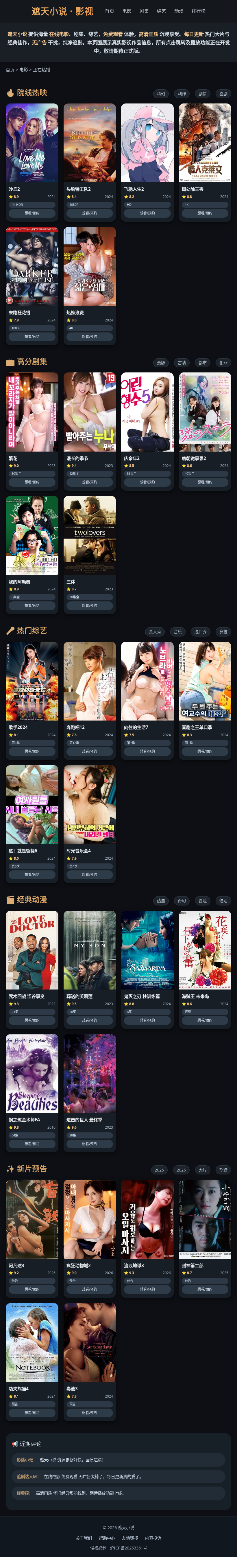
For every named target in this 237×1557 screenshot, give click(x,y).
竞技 (223, 631)
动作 (182, 94)
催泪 (223, 900)
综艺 (161, 11)
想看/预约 (32, 213)
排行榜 (198, 11)
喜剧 (223, 94)
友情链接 (130, 1538)
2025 (159, 1170)
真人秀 (155, 631)
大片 (203, 1170)
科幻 (161, 94)
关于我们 (84, 1538)
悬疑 (161, 362)
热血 (161, 900)
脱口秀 (201, 631)
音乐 (178, 631)
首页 (109, 11)
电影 (127, 11)
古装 (182, 362)
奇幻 (182, 900)
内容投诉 (153, 1538)
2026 (181, 1170)
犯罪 (223, 362)
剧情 (203, 94)
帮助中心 (107, 1538)
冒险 (203, 900)
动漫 (179, 11)
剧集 (144, 11)
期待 (223, 1170)
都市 (203, 362)
